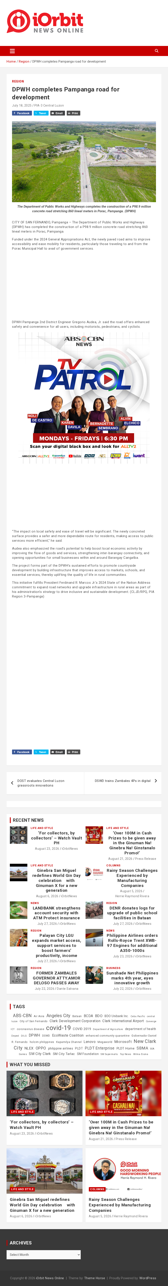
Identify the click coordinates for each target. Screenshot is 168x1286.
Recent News (28, 820)
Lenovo (90, 1042)
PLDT (79, 1048)
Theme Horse (94, 1278)
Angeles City (58, 1015)
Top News (125, 1054)
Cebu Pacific (138, 1016)
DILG (24, 1035)
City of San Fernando (34, 1021)
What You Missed (30, 1064)
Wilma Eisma (140, 1054)
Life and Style (42, 828)
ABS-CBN (22, 1015)
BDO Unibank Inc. (117, 1016)
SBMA (142, 1048)
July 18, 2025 (22, 105)
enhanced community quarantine (108, 1035)
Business (113, 968)
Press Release (145, 858)
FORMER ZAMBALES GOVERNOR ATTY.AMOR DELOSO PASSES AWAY (56, 978)
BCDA (88, 1016)
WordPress (147, 1278)
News (35, 903)
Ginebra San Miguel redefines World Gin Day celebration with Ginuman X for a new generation (56, 880)
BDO (99, 1016)
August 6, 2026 (47, 896)
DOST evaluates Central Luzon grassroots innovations (41, 783)
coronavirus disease (30, 1029)
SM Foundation (88, 1054)
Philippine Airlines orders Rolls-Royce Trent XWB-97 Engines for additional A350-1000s (132, 943)
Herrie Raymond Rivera (132, 896)
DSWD (46, 1035)
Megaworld (105, 1042)
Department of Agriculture (108, 1029)
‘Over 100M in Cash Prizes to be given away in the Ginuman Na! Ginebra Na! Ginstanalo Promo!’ (132, 842)
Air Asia (39, 1016)
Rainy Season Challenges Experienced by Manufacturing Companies (132, 878)
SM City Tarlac (64, 1054)
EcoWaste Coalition (68, 1035)
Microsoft (123, 1041)
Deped (15, 1035)
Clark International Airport (123, 1021)
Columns (113, 865)
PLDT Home (126, 1048)
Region (18, 81)
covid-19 (58, 1028)
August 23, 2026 (47, 848)
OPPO (41, 1048)
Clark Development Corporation (75, 1021)
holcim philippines (42, 1042)
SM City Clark (40, 1054)
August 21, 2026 (120, 858)
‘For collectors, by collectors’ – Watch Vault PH (56, 838)
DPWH (34, 1035)
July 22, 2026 (44, 988)
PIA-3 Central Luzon (49, 105)
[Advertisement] (84, 284)
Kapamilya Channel (69, 1042)
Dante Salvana (68, 988)
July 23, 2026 (123, 956)
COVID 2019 (82, 1029)
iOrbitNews (70, 848)
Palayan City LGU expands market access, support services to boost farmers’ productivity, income (56, 945)
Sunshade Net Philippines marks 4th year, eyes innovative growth (132, 978)
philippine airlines (60, 1048)
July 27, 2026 (47, 923)
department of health (140, 1029)
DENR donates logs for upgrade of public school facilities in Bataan (132, 913)
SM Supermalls (109, 1054)
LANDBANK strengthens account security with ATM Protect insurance (56, 913)
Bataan (77, 1016)
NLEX (29, 1048)
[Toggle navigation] (12, 51)
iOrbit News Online (50, 1278)
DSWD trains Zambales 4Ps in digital (123, 781)
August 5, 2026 (131, 891)
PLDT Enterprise (100, 1048)
